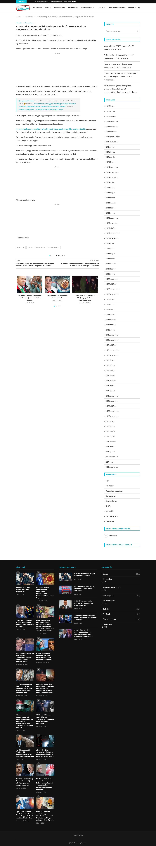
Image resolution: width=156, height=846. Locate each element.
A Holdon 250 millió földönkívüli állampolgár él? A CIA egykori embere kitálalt (25, 753)
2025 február (111, 162)
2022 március (111, 319)
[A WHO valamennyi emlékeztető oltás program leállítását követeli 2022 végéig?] (45, 644)
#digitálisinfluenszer (33, 106)
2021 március (111, 381)
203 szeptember (112, 467)
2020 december (112, 396)
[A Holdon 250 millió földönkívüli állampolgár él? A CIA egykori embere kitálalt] (25, 741)
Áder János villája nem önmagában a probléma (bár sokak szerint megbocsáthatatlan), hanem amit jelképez (120, 89)
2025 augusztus (112, 142)
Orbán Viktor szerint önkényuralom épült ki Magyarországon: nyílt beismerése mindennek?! (121, 76)
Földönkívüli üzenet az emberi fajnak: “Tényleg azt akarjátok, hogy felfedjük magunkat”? (45, 719)
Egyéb (108, 481)
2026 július (110, 106)
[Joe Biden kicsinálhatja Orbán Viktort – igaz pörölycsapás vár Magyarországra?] (25, 770)
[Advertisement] (57, 69)
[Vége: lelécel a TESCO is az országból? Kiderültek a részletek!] (65, 590)
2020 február (111, 447)
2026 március (111, 116)
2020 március (111, 441)
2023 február (111, 269)
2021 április (110, 375)
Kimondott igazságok (116, 8)
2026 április (110, 111)
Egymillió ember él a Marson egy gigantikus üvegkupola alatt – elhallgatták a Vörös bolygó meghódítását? (45, 688)
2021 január (110, 391)
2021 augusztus (112, 355)
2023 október (111, 228)
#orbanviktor (54, 106)
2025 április (110, 157)
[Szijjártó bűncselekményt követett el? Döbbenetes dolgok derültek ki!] (65, 604)
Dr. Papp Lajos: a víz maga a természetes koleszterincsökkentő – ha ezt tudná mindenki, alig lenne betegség (44, 784)
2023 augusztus (112, 238)
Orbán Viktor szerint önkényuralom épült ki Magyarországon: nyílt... (56, 1)
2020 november (112, 401)
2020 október (111, 406)
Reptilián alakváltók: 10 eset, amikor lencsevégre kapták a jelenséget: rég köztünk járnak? (25, 657)
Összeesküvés (59, 8)
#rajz (32, 109)
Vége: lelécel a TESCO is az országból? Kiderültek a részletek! (84, 588)
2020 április (110, 436)
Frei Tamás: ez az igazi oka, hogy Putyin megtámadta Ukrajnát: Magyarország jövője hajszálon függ (24, 688)
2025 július (110, 147)
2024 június (110, 187)
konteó (30, 247)
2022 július (110, 299)
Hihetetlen (37, 8)
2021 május (110, 370)
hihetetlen (20, 247)
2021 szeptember (113, 350)
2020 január (110, 452)
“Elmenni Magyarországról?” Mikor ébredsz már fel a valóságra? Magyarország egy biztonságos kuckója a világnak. (24, 721)
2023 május (110, 253)
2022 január (110, 330)
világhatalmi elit (53, 247)
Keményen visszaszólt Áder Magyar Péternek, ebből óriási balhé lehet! (85, 618)
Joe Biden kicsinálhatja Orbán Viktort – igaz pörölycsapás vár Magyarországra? (25, 782)
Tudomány (101, 8)
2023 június (110, 248)
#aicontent (72, 104)
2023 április (110, 258)
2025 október (111, 131)
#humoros (42, 104)
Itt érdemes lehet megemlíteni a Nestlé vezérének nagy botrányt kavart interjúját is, (51, 129)
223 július (109, 462)
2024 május (110, 192)
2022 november (112, 279)
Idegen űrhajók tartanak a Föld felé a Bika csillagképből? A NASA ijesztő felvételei (45, 753)
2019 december (112, 457)
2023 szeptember (113, 233)
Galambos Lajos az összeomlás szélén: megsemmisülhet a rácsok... (29, 298)
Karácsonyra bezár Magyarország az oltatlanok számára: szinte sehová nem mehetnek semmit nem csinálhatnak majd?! (45, 625)
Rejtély (48, 8)
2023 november (112, 223)
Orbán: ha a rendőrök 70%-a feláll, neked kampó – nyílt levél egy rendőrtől (25, 623)
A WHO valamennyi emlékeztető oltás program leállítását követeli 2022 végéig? (44, 656)
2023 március (111, 264)
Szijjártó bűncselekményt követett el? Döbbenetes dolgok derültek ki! (83, 603)
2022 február (111, 325)
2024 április (110, 198)
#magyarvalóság (24, 109)
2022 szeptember (113, 289)
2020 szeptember (113, 411)
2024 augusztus (112, 177)
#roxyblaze (22, 106)
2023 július (110, 243)
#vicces (36, 104)
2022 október (111, 284)
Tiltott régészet (87, 8)
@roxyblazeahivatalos (26, 101)
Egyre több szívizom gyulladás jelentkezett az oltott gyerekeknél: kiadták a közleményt (24, 815)
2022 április (110, 314)
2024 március (111, 203)
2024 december (112, 167)
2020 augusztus (112, 416)
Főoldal (18, 17)
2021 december (112, 335)
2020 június (110, 426)
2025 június (110, 152)
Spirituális (109, 511)
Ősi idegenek (73, 8)
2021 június (110, 365)
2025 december (112, 121)
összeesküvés (40, 247)
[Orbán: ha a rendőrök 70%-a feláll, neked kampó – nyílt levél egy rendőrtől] (25, 612)
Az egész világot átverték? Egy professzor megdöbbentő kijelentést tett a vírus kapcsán (45, 593)
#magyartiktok (51, 104)
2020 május (110, 431)
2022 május (110, 309)
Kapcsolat (132, 8)
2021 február (111, 386)
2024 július (110, 182)
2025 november (112, 126)
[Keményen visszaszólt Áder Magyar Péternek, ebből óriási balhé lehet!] (65, 619)
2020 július (110, 421)
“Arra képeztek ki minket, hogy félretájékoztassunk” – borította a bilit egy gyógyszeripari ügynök (45, 816)
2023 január (110, 274)
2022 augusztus (112, 294)
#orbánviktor (45, 106)
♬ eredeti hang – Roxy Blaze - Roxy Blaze (48, 109)
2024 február (111, 208)
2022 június (110, 304)
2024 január (110, 213)
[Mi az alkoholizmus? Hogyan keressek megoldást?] (25, 579)
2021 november (112, 340)
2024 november (112, 172)
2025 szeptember (113, 137)
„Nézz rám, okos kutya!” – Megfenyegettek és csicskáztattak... (85, 298)
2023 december (112, 218)
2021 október (111, 345)
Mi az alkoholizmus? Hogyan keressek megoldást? (23, 589)
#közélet (62, 106)
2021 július (110, 360)
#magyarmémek (62, 104)
